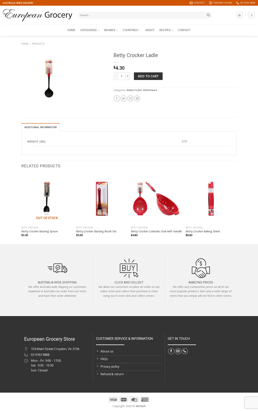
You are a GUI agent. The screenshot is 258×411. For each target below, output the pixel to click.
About (149, 30)
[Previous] (21, 208)
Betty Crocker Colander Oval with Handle (156, 231)
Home (71, 30)
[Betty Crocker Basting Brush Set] (101, 198)
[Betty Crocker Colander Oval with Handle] (156, 198)
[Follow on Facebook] (171, 351)
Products (38, 43)
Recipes (165, 30)
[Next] (236, 208)
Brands (109, 30)
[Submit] (208, 15)
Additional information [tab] (40, 127)
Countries (130, 30)
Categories (88, 30)
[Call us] (185, 351)
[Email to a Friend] (130, 98)
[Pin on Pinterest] (137, 98)
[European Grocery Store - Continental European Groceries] (37, 15)
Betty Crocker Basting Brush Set (96, 231)
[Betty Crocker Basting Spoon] (46, 198)
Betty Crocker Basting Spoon (39, 231)
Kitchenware (150, 90)
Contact (184, 30)
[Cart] (239, 15)
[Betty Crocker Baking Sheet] (211, 198)
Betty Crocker (134, 90)
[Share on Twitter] (124, 98)
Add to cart (148, 76)
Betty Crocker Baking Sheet (203, 231)
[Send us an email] (178, 351)
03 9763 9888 (40, 355)
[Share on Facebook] (117, 98)
